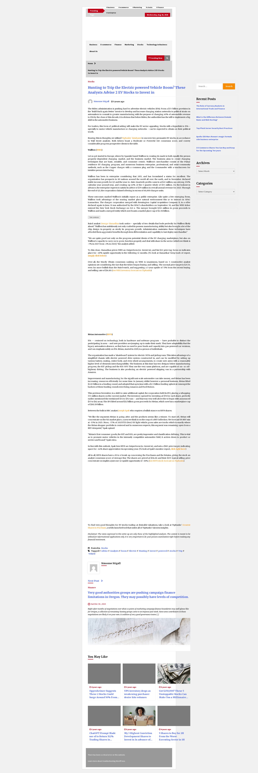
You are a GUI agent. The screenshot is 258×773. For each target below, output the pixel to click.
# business (110, 7)
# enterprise (111, 13)
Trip (180, 551)
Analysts (114, 551)
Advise (104, 551)
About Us (93, 51)
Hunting (143, 551)
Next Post (93, 580)
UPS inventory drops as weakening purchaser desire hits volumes (137, 694)
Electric (133, 551)
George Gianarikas (110, 223)
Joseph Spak (124, 410)
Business (93, 44)
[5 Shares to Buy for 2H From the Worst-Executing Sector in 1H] (173, 716)
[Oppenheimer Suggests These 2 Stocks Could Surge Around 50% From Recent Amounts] (104, 674)
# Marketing (137, 7)
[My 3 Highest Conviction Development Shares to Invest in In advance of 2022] (139, 716)
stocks (172, 551)
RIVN (109, 334)
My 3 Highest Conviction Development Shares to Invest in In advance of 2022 (138, 736)
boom (124, 551)
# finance (160, 7)
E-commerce (106, 44)
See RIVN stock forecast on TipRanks (166, 461)
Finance (118, 44)
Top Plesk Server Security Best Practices (214, 128)
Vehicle (92, 554)
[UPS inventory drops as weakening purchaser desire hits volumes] (139, 674)
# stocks (149, 7)
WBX (99, 150)
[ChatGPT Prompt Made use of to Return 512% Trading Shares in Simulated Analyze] (104, 716)
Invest (153, 551)
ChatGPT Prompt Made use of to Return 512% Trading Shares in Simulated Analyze (102, 736)
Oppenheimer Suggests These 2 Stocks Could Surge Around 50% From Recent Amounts (103, 694)
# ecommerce (124, 7)
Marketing (129, 44)
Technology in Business (157, 44)
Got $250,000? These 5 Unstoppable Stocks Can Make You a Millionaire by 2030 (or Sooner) (173, 694)
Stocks (140, 44)
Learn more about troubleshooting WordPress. (106, 761)
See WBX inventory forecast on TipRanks (131, 270)
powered (162, 551)
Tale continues (94, 217)
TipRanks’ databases (131, 138)
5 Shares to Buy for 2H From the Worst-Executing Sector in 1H (172, 736)
